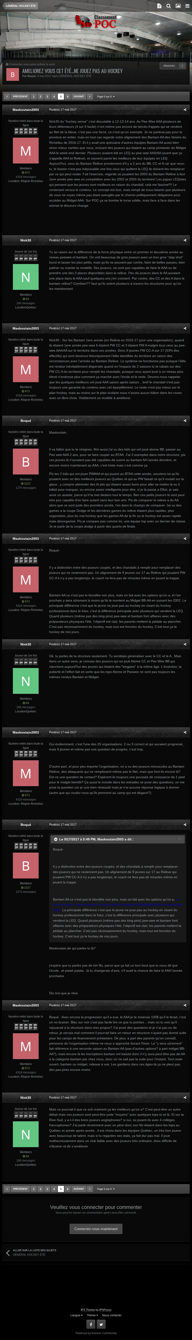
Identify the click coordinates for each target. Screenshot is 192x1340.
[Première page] (7, 96)
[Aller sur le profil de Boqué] (12, 74)
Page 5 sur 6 (105, 96)
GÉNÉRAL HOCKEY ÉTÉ (75, 76)
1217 (27, 483)
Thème (91, 1315)
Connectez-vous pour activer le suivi (32, 64)
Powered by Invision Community (96, 1333)
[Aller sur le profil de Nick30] (26, 277)
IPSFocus (105, 1310)
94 (27, 299)
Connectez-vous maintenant (96, 1229)
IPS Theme (88, 1310)
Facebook (90, 1324)
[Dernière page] (90, 96)
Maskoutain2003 (26, 110)
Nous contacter (112, 1315)
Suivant (79, 96)
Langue (75, 1315)
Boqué (31, 76)
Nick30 (25, 240)
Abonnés (169, 65)
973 (27, 172)
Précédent (20, 96)
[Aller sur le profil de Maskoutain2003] (26, 150)
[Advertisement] (96, 46)
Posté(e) (63, 109)
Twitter (101, 1324)
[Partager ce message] (185, 109)
